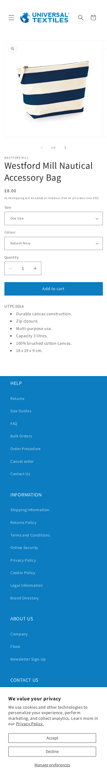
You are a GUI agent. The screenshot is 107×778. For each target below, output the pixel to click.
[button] (11, 17)
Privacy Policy (23, 560)
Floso (15, 646)
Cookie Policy (22, 572)
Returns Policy (23, 522)
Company (19, 633)
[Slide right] (65, 147)
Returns (17, 398)
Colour (10, 232)
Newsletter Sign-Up (28, 659)
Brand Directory (24, 597)
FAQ (13, 423)
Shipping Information (29, 509)
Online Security (24, 547)
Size (7, 207)
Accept (52, 738)
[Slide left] (41, 147)
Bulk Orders (21, 435)
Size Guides (20, 410)
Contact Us (20, 473)
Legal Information (26, 585)
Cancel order (22, 461)
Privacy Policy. (30, 723)
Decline (52, 751)
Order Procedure (25, 448)
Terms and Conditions (30, 535)
